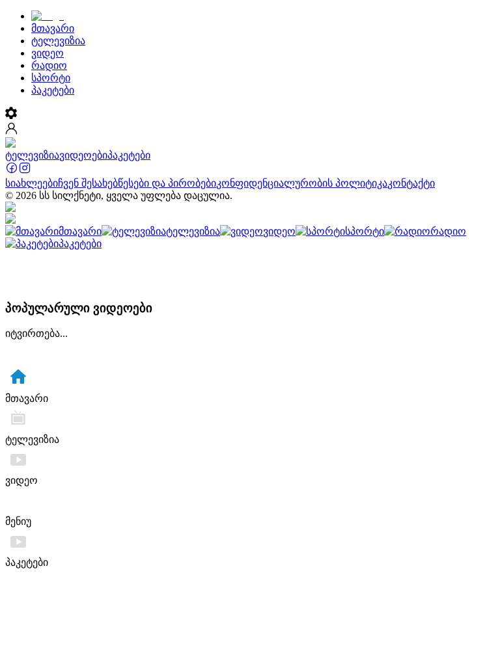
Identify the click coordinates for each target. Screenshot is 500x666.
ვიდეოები (83, 155)
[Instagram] (24, 170)
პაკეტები (128, 155)
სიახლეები (31, 183)
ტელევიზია (32, 155)
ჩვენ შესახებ (88, 183)
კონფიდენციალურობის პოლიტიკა (301, 183)
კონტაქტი (411, 183)
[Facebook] (11, 170)
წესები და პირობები (167, 183)
